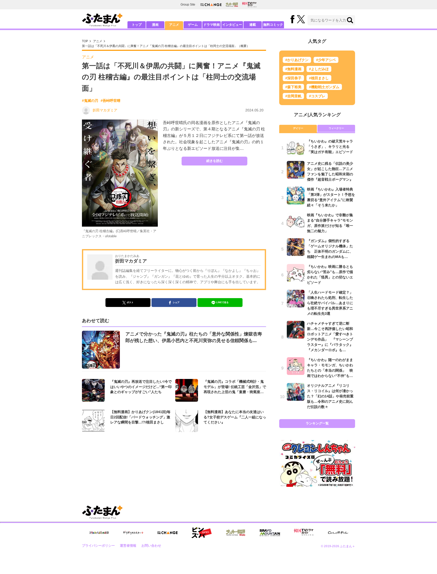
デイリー (298, 128)
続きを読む (214, 161)
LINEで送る (222, 302)
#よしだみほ (319, 69)
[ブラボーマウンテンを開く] (270, 532)
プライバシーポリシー (98, 545)
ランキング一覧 (317, 423)
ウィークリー (336, 128)
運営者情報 (128, 545)
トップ (137, 25)
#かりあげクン (297, 60)
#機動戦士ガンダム (324, 87)
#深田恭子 (293, 78)
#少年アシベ (326, 60)
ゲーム (193, 25)
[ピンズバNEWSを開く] (201, 532)
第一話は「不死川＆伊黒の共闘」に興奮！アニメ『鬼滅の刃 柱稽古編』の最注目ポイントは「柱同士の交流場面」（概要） (166, 46)
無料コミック (273, 25)
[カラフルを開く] (338, 532)
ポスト (130, 302)
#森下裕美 (293, 87)
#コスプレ (317, 96)
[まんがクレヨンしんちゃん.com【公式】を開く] (99, 532)
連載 (252, 25)
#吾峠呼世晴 (110, 101)
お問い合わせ (151, 545)
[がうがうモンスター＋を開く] (133, 532)
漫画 (155, 25)
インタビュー (232, 25)
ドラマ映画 (211, 25)
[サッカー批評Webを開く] (232, 5)
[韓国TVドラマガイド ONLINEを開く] (249, 4)
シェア (176, 302)
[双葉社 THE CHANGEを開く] (211, 4)
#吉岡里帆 (293, 96)
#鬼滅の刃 (90, 101)
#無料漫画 (293, 69)
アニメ (174, 25)
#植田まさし (319, 78)
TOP (85, 41)
